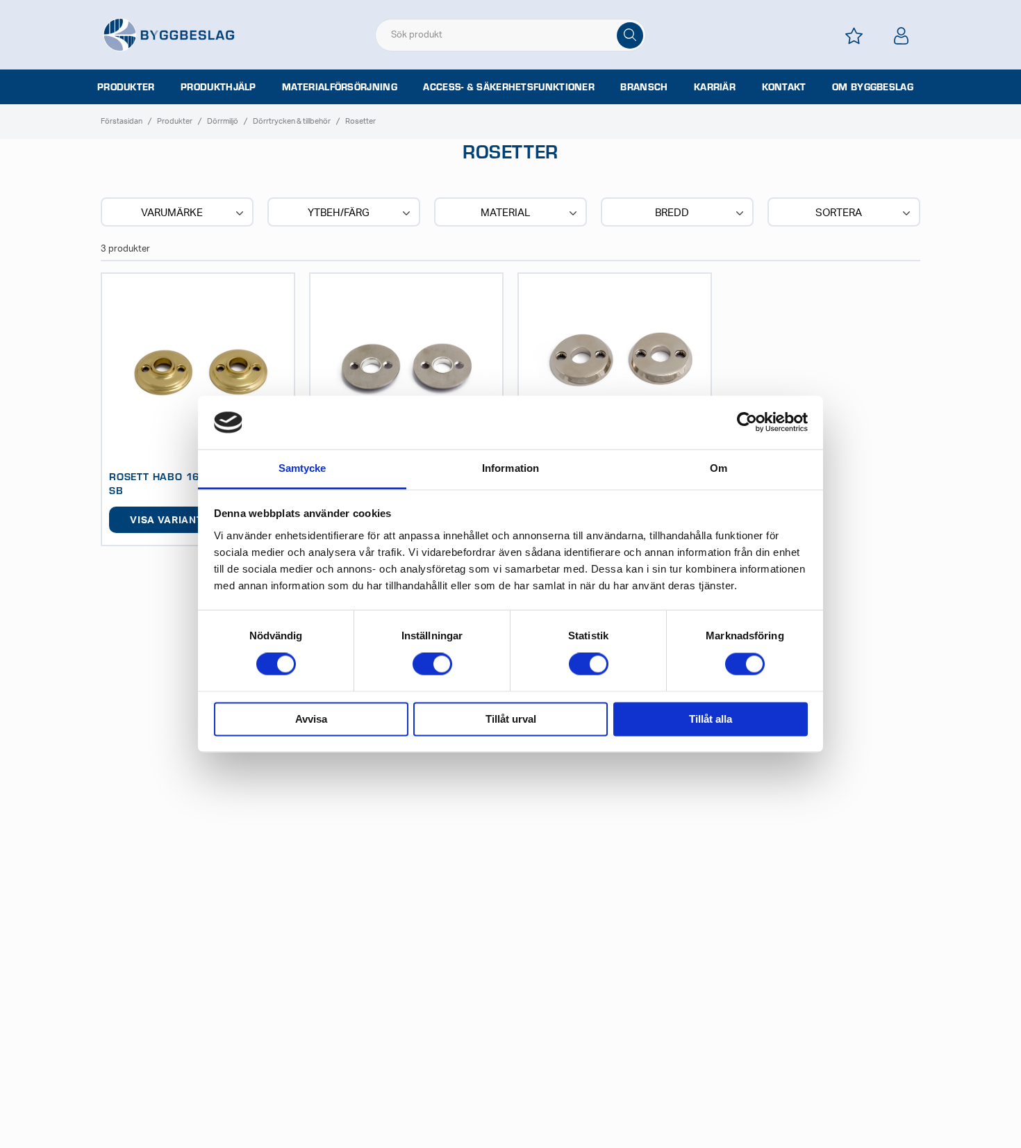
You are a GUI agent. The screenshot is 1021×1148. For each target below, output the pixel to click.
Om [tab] (718, 468)
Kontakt (784, 87)
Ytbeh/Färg (339, 213)
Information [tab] (510, 468)
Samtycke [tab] (302, 468)
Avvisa (311, 719)
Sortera (838, 213)
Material (505, 213)
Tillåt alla (710, 719)
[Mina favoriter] (853, 35)
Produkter (126, 87)
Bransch (643, 87)
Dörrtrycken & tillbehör (292, 121)
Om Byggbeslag (872, 87)
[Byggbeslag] (169, 34)
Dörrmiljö (222, 121)
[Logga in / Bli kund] (900, 35)
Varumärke (172, 213)
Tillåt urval (510, 719)
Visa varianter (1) (180, 520)
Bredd (672, 213)
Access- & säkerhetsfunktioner (509, 87)
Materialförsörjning (339, 87)
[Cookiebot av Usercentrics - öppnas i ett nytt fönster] (747, 422)
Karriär (715, 87)
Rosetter (360, 121)
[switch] (432, 664)
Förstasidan (121, 121)
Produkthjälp (218, 87)
